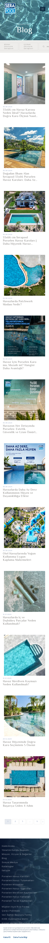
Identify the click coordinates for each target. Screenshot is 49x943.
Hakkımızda (8, 846)
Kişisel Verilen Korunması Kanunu (21, 923)
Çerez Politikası (11, 911)
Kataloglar (8, 866)
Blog (4, 858)
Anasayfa (21, 24)
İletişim (6, 870)
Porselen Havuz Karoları (16, 876)
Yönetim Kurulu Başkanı (15, 850)
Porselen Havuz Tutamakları (18, 880)
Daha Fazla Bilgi (20, 937)
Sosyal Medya (10, 862)
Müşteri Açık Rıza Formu (15, 907)
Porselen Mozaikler (13, 884)
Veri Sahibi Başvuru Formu (17, 915)
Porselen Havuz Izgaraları (17, 888)
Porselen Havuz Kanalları (16, 897)
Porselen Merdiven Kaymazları (19, 892)
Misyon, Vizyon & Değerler (17, 854)
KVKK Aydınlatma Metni (15, 919)
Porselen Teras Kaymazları (17, 901)
